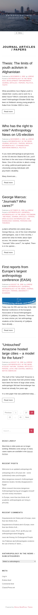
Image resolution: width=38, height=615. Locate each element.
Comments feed (8, 584)
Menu (20, 33)
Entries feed (6, 580)
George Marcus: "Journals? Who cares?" (14, 201)
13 (26, 413)
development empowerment (19, 80)
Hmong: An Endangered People (21, 537)
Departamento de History (11, 518)
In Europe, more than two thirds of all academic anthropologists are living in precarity (16, 500)
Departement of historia (11, 525)
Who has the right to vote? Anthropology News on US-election (18, 130)
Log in (4, 576)
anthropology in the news (20, 78)
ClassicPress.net (8, 587)
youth (4, 85)
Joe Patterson (7, 541)
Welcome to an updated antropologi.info (17, 469)
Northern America (10, 147)
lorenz (31, 76)
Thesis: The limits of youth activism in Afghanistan (17, 67)
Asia (4, 80)
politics (29, 83)
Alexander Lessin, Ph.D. (11, 531)
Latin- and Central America (21, 369)
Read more (8, 112)
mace (4, 537)
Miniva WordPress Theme (23, 607)
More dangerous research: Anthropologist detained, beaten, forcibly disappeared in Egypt (17, 481)
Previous (8, 413)
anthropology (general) (19, 212)
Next (27, 417)
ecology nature (9, 366)
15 (10, 417)
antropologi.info (19, 15)
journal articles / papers (13, 83)
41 (21, 417)
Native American (9, 371)
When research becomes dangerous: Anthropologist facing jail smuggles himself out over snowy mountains (18, 490)
